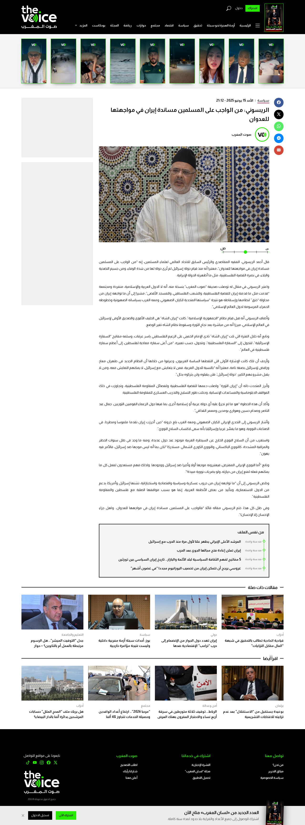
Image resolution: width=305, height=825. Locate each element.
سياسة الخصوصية (272, 777)
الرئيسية (245, 25)
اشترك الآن (66, 815)
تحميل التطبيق (201, 777)
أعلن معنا (131, 777)
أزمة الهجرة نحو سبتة (221, 25)
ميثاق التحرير (276, 771)
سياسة (183, 25)
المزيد (83, 25)
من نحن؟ (278, 765)
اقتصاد (169, 25)
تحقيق (197, 25)
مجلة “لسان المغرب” (197, 771)
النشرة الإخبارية (201, 765)
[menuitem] (245, 25)
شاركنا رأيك (130, 771)
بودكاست (98, 25)
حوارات (141, 25)
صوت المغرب (241, 134)
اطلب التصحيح (128, 765)
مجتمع (155, 25)
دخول (239, 8)
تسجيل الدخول (40, 815)
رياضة (127, 25)
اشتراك (252, 8)
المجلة (114, 25)
